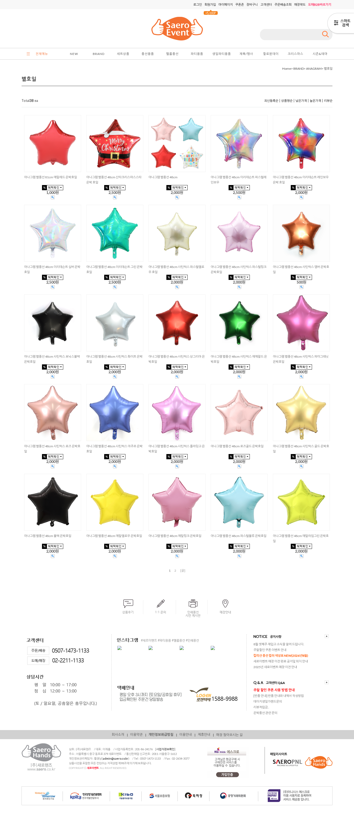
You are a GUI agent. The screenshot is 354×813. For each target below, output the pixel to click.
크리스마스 (295, 54)
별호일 (328, 68)
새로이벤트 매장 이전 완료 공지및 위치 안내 (280, 661)
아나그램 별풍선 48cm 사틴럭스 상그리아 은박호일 (176, 359)
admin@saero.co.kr (115, 758)
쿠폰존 (239, 4)
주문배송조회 (283, 4)
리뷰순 (328, 101)
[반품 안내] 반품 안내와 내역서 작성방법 (278, 696)
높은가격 (315, 101)
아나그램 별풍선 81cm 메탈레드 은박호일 (50, 177)
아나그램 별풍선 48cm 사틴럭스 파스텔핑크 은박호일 (238, 269)
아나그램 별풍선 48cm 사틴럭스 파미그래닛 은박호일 (301, 359)
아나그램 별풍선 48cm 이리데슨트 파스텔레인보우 (238, 179)
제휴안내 (204, 734)
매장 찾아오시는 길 (229, 735)
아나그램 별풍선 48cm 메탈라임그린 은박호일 (301, 538)
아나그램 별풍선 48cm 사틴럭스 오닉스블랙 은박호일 (52, 359)
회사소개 (118, 734)
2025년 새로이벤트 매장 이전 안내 (275, 667)
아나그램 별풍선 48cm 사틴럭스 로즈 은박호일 (52, 448)
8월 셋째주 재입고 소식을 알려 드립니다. (278, 644)
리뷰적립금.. (261, 707)
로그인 (197, 4)
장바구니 (252, 4)
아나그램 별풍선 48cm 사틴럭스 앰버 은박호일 (301, 269)
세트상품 (123, 54)
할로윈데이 (271, 54)
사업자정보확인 (165, 749)
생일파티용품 (221, 54)
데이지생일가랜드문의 (267, 701)
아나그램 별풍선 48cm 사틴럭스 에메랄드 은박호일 (239, 359)
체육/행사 (246, 54)
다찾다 (340, 24)
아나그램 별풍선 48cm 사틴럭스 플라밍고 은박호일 (176, 448)
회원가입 (210, 4)
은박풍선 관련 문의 (265, 713)
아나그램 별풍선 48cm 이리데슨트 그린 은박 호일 (114, 269)
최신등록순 (271, 101)
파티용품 (197, 54)
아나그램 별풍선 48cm (163, 177)
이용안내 (185, 734)
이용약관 (136, 734)
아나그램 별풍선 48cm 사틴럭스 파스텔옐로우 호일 (176, 269)
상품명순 (287, 101)
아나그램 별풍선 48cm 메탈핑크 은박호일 (174, 536)
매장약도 (300, 4)
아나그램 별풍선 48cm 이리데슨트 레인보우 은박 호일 (301, 179)
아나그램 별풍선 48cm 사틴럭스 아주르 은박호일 (114, 448)
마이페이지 (225, 4)
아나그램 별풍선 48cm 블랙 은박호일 (47, 536)
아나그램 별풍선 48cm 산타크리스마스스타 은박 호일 (113, 179)
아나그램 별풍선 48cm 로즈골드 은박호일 (237, 446)
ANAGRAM (314, 68)
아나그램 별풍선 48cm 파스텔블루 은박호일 (238, 536)
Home (286, 68)
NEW (74, 54)
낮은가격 (301, 101)
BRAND (98, 54)
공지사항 (275, 637)
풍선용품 (147, 54)
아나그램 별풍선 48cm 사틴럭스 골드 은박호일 (301, 448)
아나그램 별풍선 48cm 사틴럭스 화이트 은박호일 (114, 359)
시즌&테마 (320, 54)
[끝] (182, 570)
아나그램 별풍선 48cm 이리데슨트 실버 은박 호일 (52, 269)
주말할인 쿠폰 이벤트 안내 (269, 650)
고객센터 (266, 4)
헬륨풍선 (172, 54)
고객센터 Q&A (275, 683)
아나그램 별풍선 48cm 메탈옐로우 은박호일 (114, 536)
